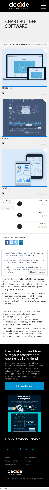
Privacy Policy (10, 464)
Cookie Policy (30, 457)
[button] (7, 242)
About (7, 457)
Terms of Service (12, 461)
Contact (28, 461)
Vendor (28, 464)
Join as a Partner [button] (24, 386)
